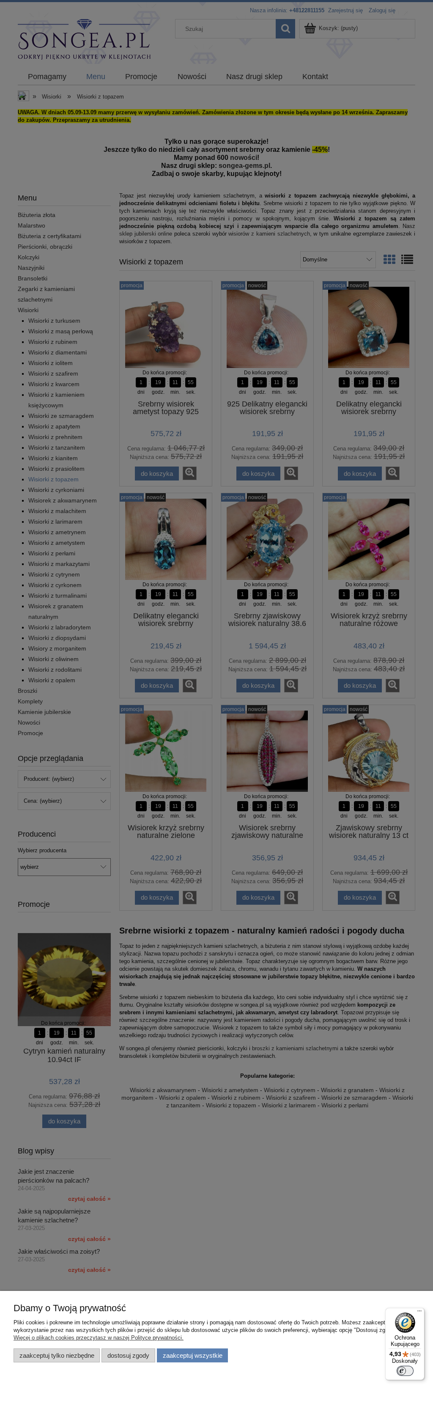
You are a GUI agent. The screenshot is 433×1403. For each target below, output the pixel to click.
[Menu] (419, 1313)
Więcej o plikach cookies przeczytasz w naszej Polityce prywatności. (99, 1337)
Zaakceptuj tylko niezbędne (56, 1355)
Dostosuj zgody (128, 1355)
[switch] (405, 1371)
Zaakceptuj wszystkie (192, 1355)
